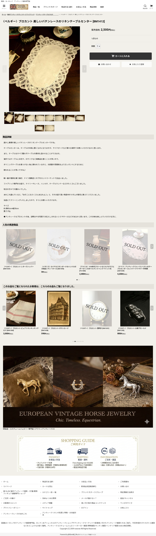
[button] (4, 7)
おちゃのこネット (74, 534)
